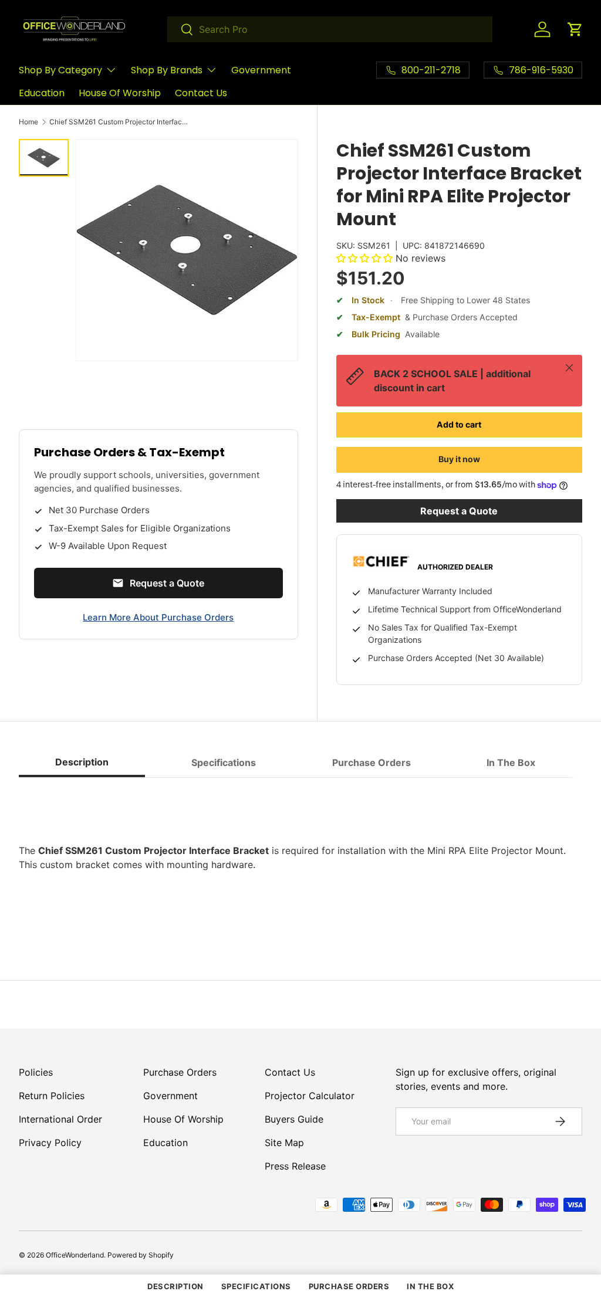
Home (28, 122)
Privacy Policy (50, 1142)
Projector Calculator (309, 1096)
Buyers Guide (294, 1119)
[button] (575, 29)
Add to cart (459, 424)
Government (261, 70)
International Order (60, 1119)
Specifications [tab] (223, 762)
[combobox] (329, 29)
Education (42, 93)
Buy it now (459, 459)
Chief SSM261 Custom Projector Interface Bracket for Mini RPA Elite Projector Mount (119, 122)
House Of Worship (120, 93)
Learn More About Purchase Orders (158, 617)
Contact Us (201, 93)
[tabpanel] (300, 857)
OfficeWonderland (75, 1254)
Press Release (295, 1166)
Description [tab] (82, 762)
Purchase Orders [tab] (371, 762)
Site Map (284, 1142)
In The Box (430, 1286)
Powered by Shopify (140, 1254)
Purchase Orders (180, 1072)
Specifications (256, 1286)
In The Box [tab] (511, 762)
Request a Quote (459, 511)
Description (175, 1286)
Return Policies (52, 1096)
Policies (36, 1072)
